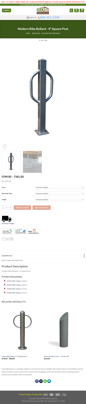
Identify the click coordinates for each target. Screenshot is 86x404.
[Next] (80, 97)
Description (7, 256)
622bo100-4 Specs (14, 293)
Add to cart (22, 207)
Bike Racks (36, 33)
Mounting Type (7, 193)
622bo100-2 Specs (14, 285)
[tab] (43, 256)
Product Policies (25, 394)
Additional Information (12, 260)
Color (4, 187)
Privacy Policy (37, 394)
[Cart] (82, 10)
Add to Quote (41, 208)
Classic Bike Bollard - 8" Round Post (14, 356)
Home (28, 33)
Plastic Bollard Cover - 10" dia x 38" (56, 356)
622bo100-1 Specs (14, 281)
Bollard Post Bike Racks (51, 33)
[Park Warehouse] (43, 10)
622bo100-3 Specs (14, 289)
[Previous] (6, 97)
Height (4, 199)
